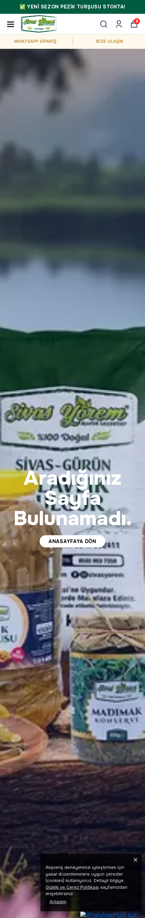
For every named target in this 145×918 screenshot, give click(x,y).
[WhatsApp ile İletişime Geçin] (109, 914)
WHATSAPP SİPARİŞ (35, 41)
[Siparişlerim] (119, 24)
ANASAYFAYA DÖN (72, 541)
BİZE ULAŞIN (109, 41)
